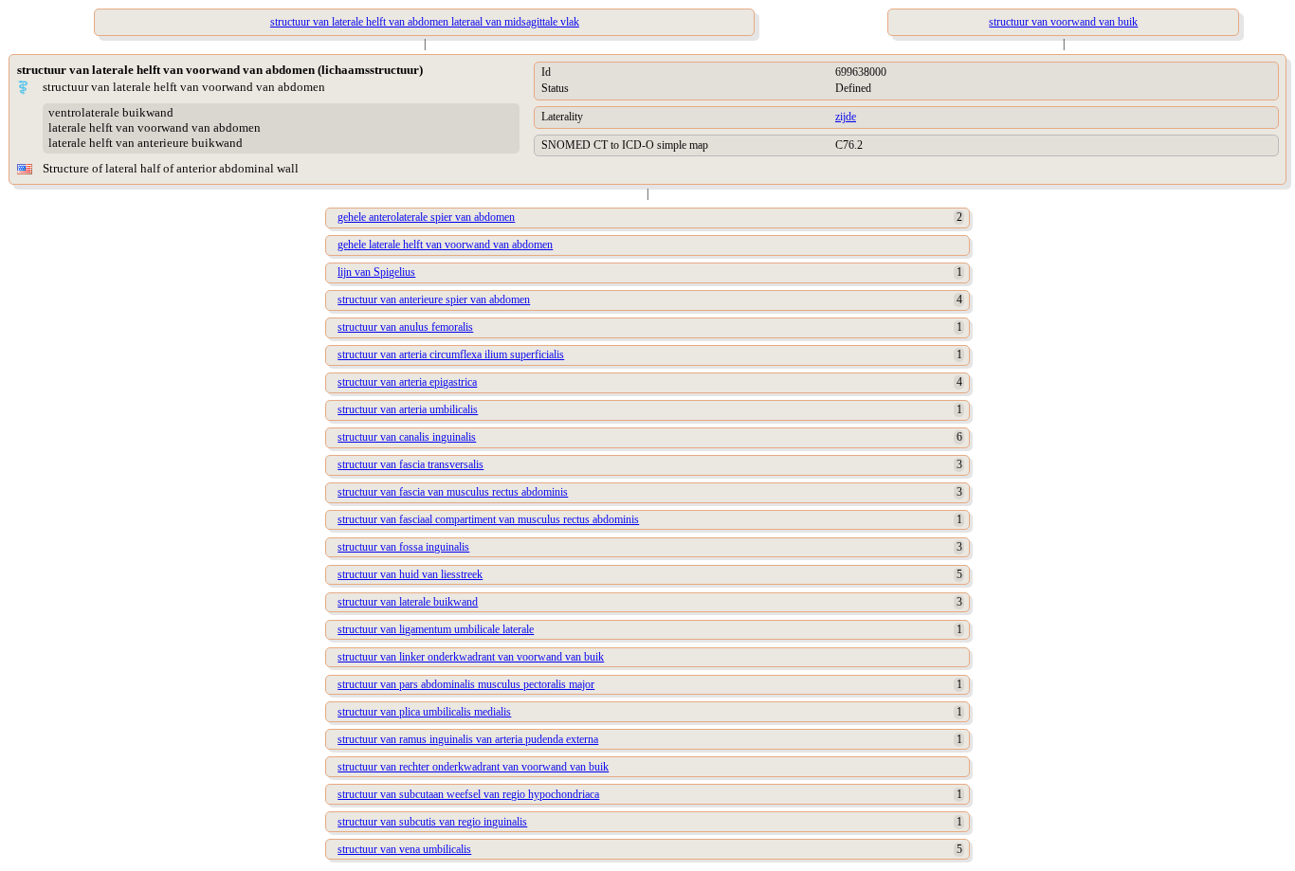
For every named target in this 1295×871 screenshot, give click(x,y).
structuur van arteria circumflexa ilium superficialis (450, 354)
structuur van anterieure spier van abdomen (433, 299)
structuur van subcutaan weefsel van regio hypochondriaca (468, 794)
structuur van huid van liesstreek (410, 574)
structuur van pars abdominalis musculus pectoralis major (465, 684)
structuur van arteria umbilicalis (407, 409)
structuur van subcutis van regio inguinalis (432, 821)
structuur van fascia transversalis (410, 464)
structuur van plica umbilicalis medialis (424, 711)
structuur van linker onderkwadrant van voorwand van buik (470, 656)
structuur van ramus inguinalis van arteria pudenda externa (467, 739)
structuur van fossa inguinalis (403, 546)
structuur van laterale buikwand (407, 601)
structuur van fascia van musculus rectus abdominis (452, 492)
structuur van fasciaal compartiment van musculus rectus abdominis (488, 519)
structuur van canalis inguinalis (406, 437)
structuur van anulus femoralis (405, 327)
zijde (845, 116)
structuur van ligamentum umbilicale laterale (435, 629)
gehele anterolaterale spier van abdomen (426, 217)
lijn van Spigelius (376, 272)
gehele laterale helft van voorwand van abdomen (445, 244)
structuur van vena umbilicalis (404, 849)
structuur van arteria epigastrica (407, 382)
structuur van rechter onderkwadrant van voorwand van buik (473, 766)
